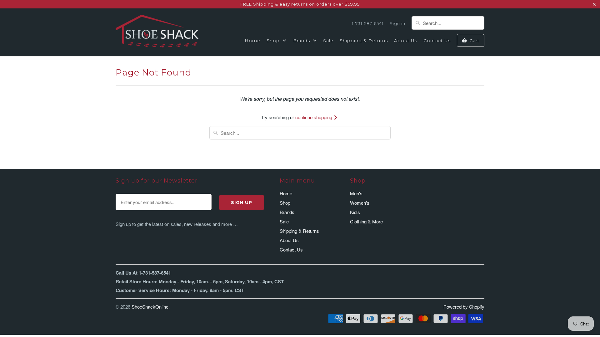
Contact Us (437, 40)
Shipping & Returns (364, 40)
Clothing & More (366, 221)
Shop (274, 40)
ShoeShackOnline (150, 306)
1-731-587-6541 (367, 23)
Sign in (397, 23)
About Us (405, 40)
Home (252, 40)
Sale (328, 40)
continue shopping (314, 117)
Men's (356, 193)
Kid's (355, 212)
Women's (359, 202)
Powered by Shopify (463, 306)
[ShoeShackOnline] (157, 32)
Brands (302, 40)
